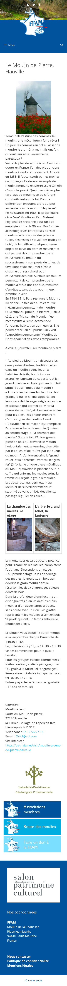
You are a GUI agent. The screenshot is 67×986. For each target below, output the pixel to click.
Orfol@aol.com (26, 736)
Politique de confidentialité (28, 961)
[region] (33, 885)
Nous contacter (19, 957)
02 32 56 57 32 (33, 732)
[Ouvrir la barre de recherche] (61, 45)
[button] (33, 885)
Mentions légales (20, 966)
